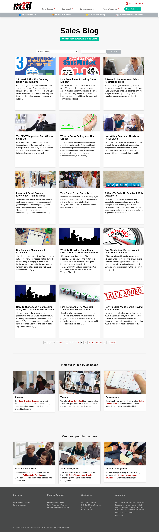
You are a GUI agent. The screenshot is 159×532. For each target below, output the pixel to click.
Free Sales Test (76, 401)
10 (85, 343)
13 (97, 343)
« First (59, 343)
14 (101, 343)
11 (89, 343)
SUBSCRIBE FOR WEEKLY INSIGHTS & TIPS (79, 39)
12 (93, 343)
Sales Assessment (86, 9)
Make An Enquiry (133, 9)
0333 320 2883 (88, 510)
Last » (112, 343)
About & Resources (110, 9)
